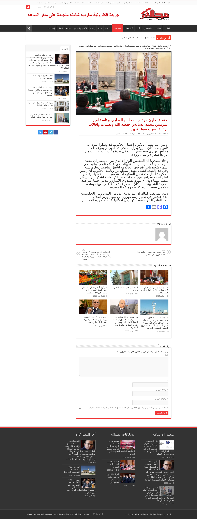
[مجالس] (144, 13)
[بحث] (28, 7)
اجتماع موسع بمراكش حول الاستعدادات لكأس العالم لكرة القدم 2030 (154, 290)
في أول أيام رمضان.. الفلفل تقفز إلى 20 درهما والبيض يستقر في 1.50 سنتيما (94, 290)
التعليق (165, 355)
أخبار (118, 3)
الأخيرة (65, 49)
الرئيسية (166, 46)
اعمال (47, 3)
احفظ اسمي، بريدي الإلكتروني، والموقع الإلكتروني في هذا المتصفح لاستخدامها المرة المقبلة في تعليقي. (128, 407)
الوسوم (64, 66)
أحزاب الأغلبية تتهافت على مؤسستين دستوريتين (112, 478)
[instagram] (45, 7)
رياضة (54, 3)
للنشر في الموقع (164, 514)
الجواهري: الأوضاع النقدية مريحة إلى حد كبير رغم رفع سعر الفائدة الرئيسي (95, 320)
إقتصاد (76, 3)
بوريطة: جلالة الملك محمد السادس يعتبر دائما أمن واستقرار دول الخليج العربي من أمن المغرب (118, 37)
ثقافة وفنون (127, 3)
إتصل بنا (39, 3)
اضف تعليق (120, 134)
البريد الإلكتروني (161, 390)
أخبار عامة (99, 3)
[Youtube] (48, 7)
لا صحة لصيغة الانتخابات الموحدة (112, 464)
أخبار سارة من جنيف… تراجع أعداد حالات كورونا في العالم (151, 252)
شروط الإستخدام (141, 514)
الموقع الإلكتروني (161, 399)
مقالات (90, 3)
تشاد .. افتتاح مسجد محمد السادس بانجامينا (138, 37)
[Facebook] (54, 7)
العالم (146, 3)
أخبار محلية (110, 3)
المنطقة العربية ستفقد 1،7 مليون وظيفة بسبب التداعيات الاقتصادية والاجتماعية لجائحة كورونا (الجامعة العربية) (96, 254)
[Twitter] (51, 7)
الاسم (165, 381)
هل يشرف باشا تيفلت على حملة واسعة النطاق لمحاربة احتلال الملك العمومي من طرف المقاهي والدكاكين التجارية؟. (125, 322)
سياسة (137, 3)
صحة (83, 3)
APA (57, 514)
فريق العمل (128, 514)
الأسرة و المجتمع (65, 3)
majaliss (162, 134)
